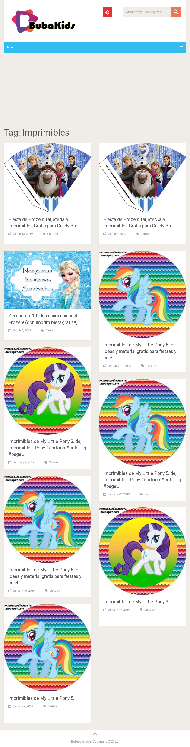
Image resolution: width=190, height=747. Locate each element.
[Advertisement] (95, 91)
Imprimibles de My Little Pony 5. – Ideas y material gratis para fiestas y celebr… (44, 576)
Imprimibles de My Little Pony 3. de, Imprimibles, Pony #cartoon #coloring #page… (47, 448)
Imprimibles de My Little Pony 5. (41, 698)
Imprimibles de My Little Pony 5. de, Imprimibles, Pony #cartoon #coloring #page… (142, 479)
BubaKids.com (81, 741)
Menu (10, 47)
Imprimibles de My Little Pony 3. (136, 601)
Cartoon (52, 234)
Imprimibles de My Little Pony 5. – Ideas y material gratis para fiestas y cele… (139, 351)
